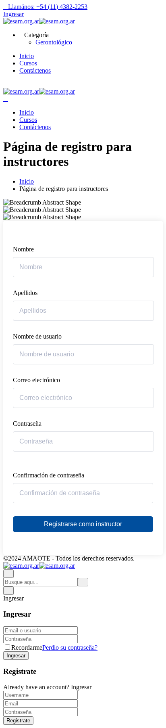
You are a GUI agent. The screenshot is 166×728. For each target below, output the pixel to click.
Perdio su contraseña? (70, 647)
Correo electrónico (36, 380)
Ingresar (13, 13)
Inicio (26, 55)
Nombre (23, 249)
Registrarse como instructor (83, 524)
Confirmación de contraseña (48, 475)
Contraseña (27, 423)
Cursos (28, 63)
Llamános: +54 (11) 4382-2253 (47, 6)
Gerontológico (53, 42)
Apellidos (25, 292)
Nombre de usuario (37, 336)
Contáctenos (35, 70)
